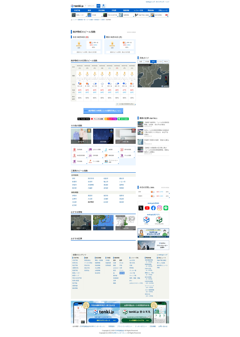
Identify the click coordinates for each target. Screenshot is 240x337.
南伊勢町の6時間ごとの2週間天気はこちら (105, 111)
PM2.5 (166, 61)
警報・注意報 (99, 260)
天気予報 (77, 10)
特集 (158, 267)
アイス (121, 270)
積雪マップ (75, 275)
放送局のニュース (162, 265)
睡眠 (114, 283)
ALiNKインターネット (96, 326)
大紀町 (74, 202)
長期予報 (75, 270)
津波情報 (97, 265)
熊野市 (121, 195)
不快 (120, 265)
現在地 (103, 7)
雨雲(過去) (87, 260)
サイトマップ (160, 2)
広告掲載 (153, 326)
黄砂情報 (75, 288)
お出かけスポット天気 (136, 283)
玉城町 (106, 199)
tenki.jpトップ (150, 2)
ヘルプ (167, 2)
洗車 (114, 280)
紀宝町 (74, 205)
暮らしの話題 (161, 263)
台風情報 (97, 270)
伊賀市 (74, 185)
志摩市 (74, 199)
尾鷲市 (90, 195)
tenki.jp (77, 6)
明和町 (121, 188)
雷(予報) (74, 283)
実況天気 (87, 265)
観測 (89, 10)
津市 (73, 178)
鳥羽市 (106, 195)
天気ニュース (163, 10)
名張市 (90, 181)
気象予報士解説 (161, 260)
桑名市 (121, 178)
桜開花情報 (148, 265)
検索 (98, 6)
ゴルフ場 (132, 273)
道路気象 (75, 285)
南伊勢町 (91, 202)
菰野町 (121, 185)
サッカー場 (133, 270)
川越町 (90, 188)
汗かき (121, 263)
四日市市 (91, 178)
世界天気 (75, 263)
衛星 (141, 61)
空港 (131, 265)
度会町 (121, 199)
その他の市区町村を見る (126, 104)
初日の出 (149, 295)
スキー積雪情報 (149, 290)
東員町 (106, 185)
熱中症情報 (148, 278)
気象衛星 (108, 263)
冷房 (120, 268)
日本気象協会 (84, 326)
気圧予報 (75, 265)
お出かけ (115, 268)
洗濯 (114, 263)
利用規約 (112, 326)
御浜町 (121, 202)
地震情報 (97, 263)
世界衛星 (108, 265)
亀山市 (106, 181)
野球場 (132, 268)
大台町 (90, 199)
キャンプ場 (133, 275)
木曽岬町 (91, 185)
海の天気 (132, 263)
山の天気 (132, 260)
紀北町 (106, 202)
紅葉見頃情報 (149, 282)
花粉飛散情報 (149, 261)
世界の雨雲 (75, 280)
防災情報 (102, 10)
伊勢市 (74, 195)
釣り (131, 280)
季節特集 (151, 10)
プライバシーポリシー (124, 326)
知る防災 (97, 273)
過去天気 (87, 268)
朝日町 (74, 188)
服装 (114, 265)
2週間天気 (75, 268)
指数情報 (126, 10)
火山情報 (97, 268)
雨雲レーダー (76, 273)
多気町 (106, 188)
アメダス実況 (88, 263)
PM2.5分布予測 (76, 278)
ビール (122, 273)
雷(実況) (86, 270)
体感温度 (115, 278)
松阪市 (106, 178)
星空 (114, 270)
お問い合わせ (162, 326)
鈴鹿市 (74, 181)
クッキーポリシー (141, 326)
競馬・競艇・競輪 (135, 278)
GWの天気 (148, 269)
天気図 (114, 10)
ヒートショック (149, 286)
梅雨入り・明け (149, 273)
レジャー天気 (138, 10)
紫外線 (115, 275)
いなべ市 (122, 181)
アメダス (159, 61)
